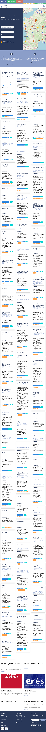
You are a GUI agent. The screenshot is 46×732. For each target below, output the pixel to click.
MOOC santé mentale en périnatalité (33, 701)
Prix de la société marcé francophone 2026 (33, 664)
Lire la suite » (3, 671)
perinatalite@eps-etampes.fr (7, 85)
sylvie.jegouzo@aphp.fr (36, 605)
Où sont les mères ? (6, 690)
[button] (44, 6)
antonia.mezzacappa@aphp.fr (38, 603)
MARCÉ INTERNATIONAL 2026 (8, 701)
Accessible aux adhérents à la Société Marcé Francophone (10, 664)
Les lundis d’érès (28, 690)
